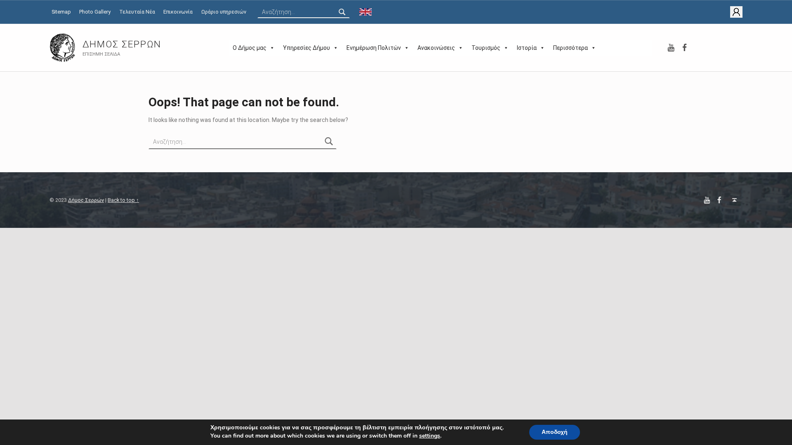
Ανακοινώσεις (436, 47)
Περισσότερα (570, 47)
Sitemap (61, 12)
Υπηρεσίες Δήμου (306, 47)
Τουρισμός (485, 47)
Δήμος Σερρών (121, 44)
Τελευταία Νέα (137, 12)
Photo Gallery (95, 12)
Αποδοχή (555, 432)
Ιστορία (527, 47)
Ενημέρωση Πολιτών (373, 47)
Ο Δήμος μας (249, 47)
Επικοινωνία (178, 12)
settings (429, 436)
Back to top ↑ (123, 200)
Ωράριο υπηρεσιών (223, 12)
